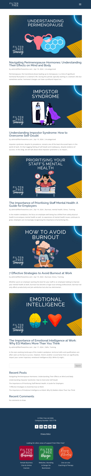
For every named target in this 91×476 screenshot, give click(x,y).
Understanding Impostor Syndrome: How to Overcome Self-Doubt (38, 134)
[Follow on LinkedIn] (50, 426)
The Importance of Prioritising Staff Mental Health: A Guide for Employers (43, 204)
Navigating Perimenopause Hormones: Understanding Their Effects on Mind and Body (45, 64)
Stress (65, 209)
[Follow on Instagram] (41, 426)
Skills (47, 347)
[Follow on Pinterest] (54, 426)
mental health (57, 209)
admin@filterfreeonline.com (21, 69)
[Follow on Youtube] (45, 426)
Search (78, 366)
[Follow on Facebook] (36, 426)
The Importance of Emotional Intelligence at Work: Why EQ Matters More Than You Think (42, 342)
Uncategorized (50, 69)
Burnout (48, 209)
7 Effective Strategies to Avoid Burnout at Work (40, 273)
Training (72, 209)
